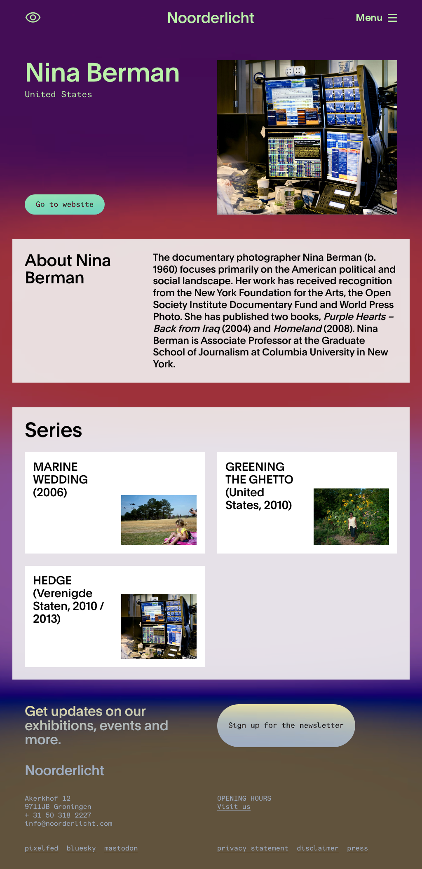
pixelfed (42, 848)
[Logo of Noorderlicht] (211, 18)
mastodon (121, 848)
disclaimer (318, 848)
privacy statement (252, 848)
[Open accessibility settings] (33, 17)
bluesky (81, 848)
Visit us (234, 807)
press (357, 848)
